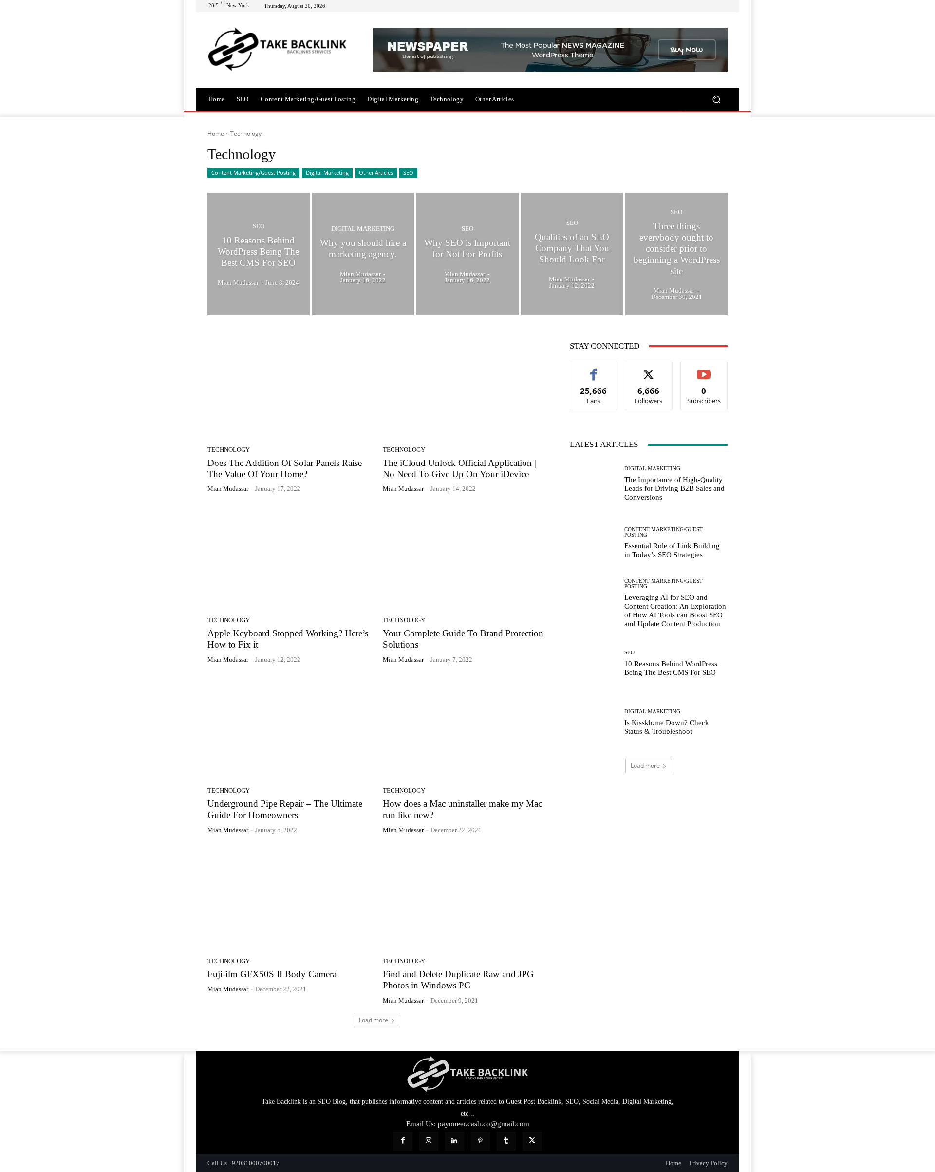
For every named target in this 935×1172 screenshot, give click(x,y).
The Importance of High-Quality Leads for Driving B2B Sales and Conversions (674, 488)
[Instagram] (428, 1141)
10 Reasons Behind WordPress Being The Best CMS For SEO (670, 668)
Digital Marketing (327, 172)
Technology (228, 449)
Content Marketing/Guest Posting (253, 172)
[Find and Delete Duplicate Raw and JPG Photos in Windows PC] (464, 899)
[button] (716, 99)
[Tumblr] (506, 1141)
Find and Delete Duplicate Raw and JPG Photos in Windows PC (458, 979)
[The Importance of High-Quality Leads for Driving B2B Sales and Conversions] (593, 483)
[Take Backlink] (277, 50)
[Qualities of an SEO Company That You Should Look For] (572, 254)
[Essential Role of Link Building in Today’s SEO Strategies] (593, 542)
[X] (532, 1141)
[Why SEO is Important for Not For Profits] (467, 254)
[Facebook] (402, 1141)
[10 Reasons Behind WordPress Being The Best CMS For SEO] (258, 254)
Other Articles (376, 172)
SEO (408, 172)
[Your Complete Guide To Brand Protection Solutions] (464, 558)
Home (215, 134)
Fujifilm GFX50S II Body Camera (272, 974)
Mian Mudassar (227, 488)
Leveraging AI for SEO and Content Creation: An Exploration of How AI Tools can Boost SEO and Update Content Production (675, 611)
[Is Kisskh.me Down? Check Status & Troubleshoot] (593, 722)
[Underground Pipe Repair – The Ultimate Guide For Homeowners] (289, 729)
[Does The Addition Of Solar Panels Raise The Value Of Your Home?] (289, 387)
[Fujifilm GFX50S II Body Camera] (289, 899)
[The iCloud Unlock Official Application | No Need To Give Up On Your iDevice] (464, 387)
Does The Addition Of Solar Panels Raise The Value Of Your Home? (284, 468)
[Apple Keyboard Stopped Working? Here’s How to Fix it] (289, 558)
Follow (648, 369)
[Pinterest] (480, 1141)
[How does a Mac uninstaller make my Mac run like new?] (464, 729)
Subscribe (704, 369)
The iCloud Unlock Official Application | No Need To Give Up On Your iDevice (459, 468)
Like (593, 369)
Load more (373, 1020)
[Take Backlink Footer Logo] (467, 1074)
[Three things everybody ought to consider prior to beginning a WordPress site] (676, 254)
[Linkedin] (454, 1141)
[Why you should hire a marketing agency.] (363, 254)
